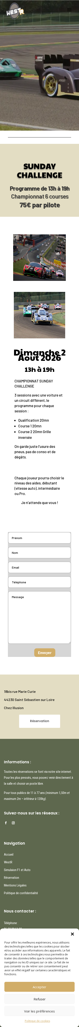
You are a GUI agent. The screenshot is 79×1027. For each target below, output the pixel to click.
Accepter (39, 987)
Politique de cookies (37, 1021)
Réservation (39, 721)
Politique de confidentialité (21, 893)
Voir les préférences (39, 1011)
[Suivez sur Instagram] (13, 823)
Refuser (40, 999)
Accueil (8, 854)
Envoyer (45, 652)
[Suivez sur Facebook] (6, 823)
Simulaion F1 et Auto (17, 870)
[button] (72, 934)
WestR (8, 862)
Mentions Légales (15, 885)
